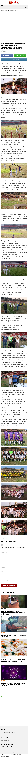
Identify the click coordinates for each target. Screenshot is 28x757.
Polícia (3, 608)
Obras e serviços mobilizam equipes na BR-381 (13, 636)
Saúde (3, 657)
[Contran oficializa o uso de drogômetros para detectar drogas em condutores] (14, 601)
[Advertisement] (14, 26)
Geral (3, 632)
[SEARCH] (26, 7)
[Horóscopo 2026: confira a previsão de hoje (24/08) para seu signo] (14, 672)
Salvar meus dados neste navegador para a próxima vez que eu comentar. (14, 581)
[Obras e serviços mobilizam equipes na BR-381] (14, 624)
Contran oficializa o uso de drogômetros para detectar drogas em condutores (13, 612)
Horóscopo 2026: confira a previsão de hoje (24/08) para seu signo (14, 684)
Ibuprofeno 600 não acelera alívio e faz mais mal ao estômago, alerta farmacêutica (13, 661)
